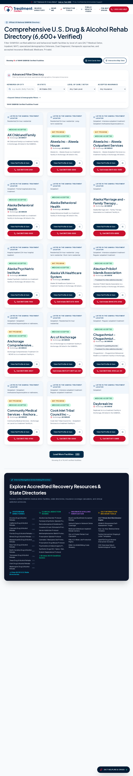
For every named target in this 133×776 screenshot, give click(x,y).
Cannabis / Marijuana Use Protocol (52, 540)
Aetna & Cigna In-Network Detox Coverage (81, 524)
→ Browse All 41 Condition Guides (50, 557)
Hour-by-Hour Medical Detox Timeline (108, 530)
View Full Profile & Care (20, 163)
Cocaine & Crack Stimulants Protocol (52, 527)
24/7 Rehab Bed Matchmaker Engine (109, 519)
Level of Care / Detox (78, 85)
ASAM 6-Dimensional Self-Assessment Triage (108, 524)
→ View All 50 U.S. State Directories (19, 573)
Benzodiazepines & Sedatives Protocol (52, 524)
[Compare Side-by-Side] (37, 163)
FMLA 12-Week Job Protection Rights (80, 541)
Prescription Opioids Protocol (50, 537)
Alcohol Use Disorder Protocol (50, 518)
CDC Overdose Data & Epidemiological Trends (107, 546)
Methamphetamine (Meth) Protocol (52, 533)
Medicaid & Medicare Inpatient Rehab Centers (80, 530)
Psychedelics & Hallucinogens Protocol (52, 546)
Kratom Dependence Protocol (50, 552)
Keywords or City (15, 85)
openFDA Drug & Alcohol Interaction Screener (107, 541)
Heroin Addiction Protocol (48, 530)
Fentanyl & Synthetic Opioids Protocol (52, 521)
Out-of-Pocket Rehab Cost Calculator (79, 535)
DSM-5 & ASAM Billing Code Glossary (79, 546)
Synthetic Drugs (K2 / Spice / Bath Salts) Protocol (52, 549)
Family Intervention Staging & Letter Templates (109, 535)
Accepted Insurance (108, 85)
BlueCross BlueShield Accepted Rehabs (80, 519)
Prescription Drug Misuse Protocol (51, 543)
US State (41, 85)
